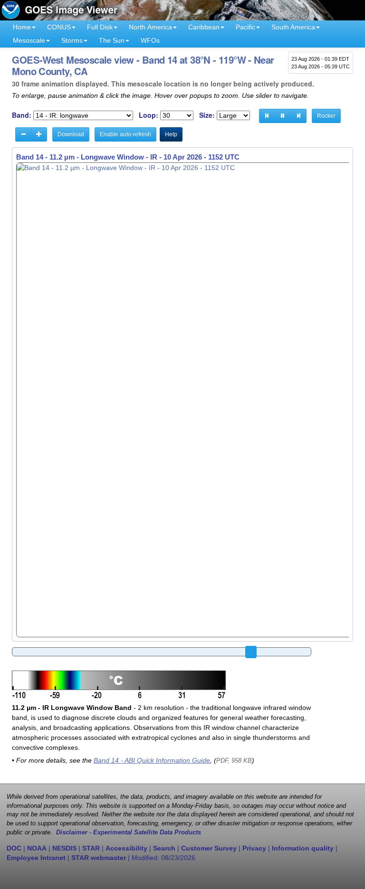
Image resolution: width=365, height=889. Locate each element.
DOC (14, 848)
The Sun (112, 40)
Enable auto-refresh (125, 134)
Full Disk (100, 27)
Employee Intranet (36, 857)
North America (150, 27)
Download (71, 134)
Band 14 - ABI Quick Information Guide (152, 760)
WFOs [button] (150, 40)
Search (164, 848)
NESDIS (64, 848)
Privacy (254, 848)
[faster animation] (39, 134)
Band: (21, 115)
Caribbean (204, 27)
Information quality (303, 848)
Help (171, 134)
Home (22, 27)
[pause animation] (283, 116)
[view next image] (298, 116)
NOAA (37, 848)
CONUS (59, 27)
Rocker (326, 116)
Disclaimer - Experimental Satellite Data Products (128, 832)
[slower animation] (23, 134)
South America (293, 27)
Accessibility (126, 848)
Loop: (148, 115)
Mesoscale (29, 40)
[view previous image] (267, 116)
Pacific (245, 27)
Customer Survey (209, 848)
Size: (207, 115)
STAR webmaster (98, 857)
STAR (91, 848)
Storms (72, 40)
